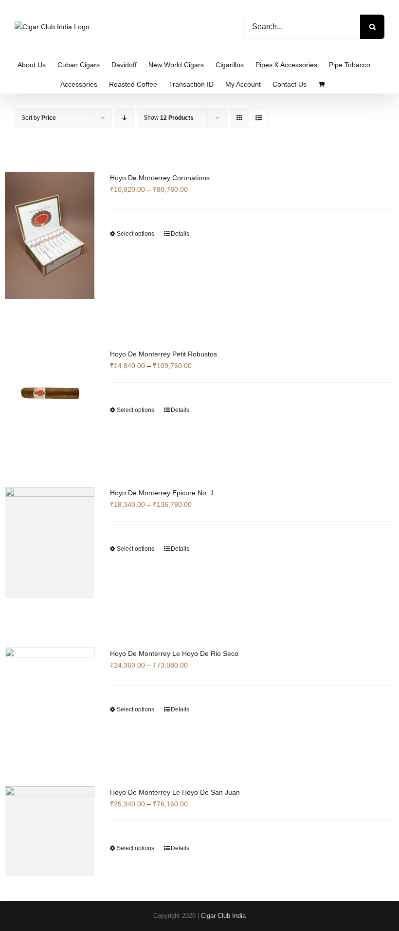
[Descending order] (124, 118)
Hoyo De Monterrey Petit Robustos (163, 354)
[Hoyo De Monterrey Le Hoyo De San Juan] (49, 831)
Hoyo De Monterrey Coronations (160, 178)
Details (180, 233)
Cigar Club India (223, 915)
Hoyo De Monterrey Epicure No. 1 (162, 493)
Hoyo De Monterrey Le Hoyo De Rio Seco (174, 653)
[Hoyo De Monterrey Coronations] (49, 235)
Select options (135, 233)
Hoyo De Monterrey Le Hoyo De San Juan (175, 792)
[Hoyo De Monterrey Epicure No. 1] (49, 542)
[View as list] (258, 118)
